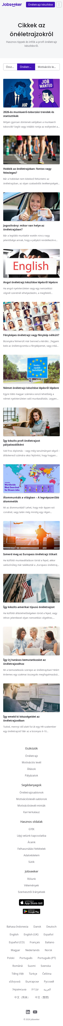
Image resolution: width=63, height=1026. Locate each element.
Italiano (49, 942)
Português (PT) (47, 958)
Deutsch (51, 926)
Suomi (32, 966)
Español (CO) (17, 942)
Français (35, 942)
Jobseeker (35, 1019)
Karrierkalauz (31, 812)
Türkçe (33, 973)
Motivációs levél (31, 762)
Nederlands (32, 950)
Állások (31, 769)
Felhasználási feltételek (31, 849)
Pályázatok (31, 775)
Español (48, 934)
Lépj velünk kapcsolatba (31, 835)
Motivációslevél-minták (31, 805)
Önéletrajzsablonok (32, 792)
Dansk (37, 926)
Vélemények (31, 885)
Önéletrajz (31, 756)
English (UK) (31, 934)
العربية (47, 989)
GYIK (31, 829)
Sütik (31, 862)
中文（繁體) (42, 997)
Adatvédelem (32, 855)
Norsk (48, 950)
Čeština (46, 973)
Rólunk (31, 879)
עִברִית (35, 989)
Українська (19, 989)
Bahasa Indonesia (17, 926)
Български (32, 981)
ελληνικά (14, 981)
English (14, 934)
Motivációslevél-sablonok (31, 799)
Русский (49, 981)
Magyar (15, 950)
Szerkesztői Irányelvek (31, 892)
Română (17, 966)
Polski (10, 958)
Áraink (32, 842)
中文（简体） (22, 997)
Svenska (46, 966)
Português (26, 958)
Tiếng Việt (18, 973)
